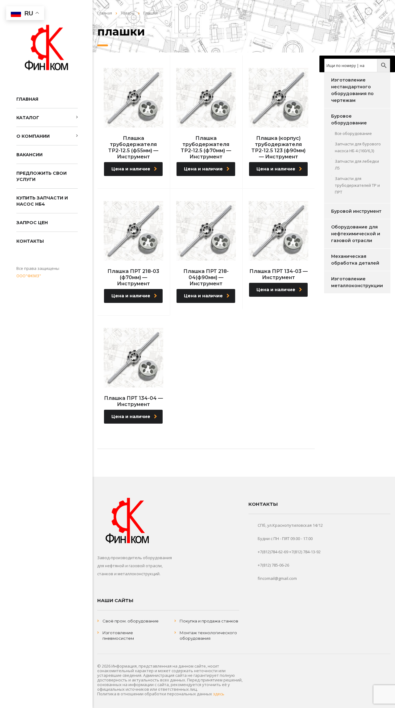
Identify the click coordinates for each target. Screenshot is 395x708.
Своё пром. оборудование (130, 620)
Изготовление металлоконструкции (357, 282)
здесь (218, 694)
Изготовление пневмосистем (118, 635)
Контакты (30, 241)
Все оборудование (353, 133)
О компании (33, 136)
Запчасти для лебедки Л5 (357, 164)
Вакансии (29, 154)
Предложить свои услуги (41, 176)
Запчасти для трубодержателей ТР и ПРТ (357, 185)
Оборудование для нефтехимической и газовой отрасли (355, 233)
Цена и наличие (130, 169)
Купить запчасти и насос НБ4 (42, 201)
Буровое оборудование (349, 119)
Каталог (27, 117)
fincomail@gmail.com (277, 578)
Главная (27, 99)
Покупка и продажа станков (209, 620)
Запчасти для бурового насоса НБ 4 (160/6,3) (358, 147)
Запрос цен (32, 222)
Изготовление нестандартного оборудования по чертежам (352, 90)
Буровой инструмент (356, 211)
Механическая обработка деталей (355, 259)
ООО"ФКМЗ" (28, 276)
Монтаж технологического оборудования (208, 635)
